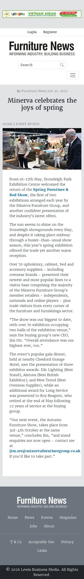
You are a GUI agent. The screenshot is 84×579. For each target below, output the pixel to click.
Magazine (68, 517)
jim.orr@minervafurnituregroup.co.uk (44, 451)
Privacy (67, 542)
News (29, 517)
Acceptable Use (41, 542)
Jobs (33, 526)
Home (7, 124)
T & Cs (16, 542)
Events (47, 517)
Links (42, 550)
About (49, 526)
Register (50, 32)
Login (32, 32)
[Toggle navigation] (73, 75)
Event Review (27, 124)
